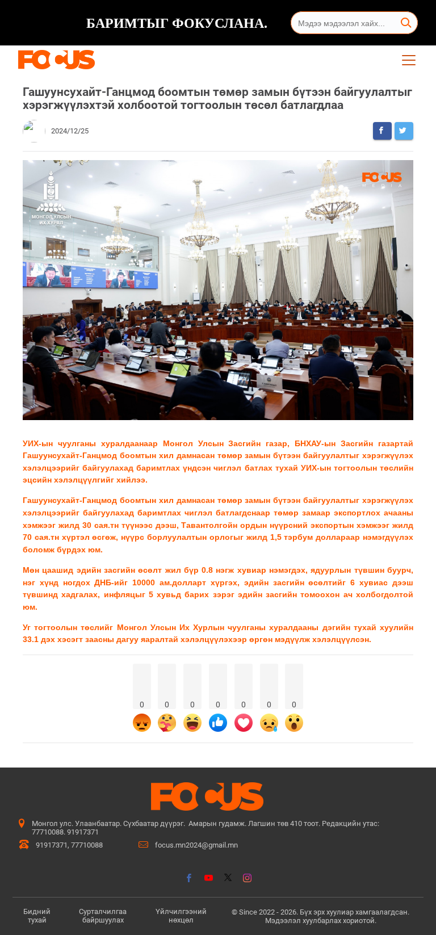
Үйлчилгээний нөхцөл (181, 915)
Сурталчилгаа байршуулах (103, 915)
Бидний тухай (37, 915)
